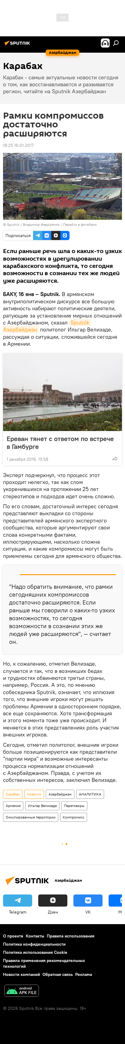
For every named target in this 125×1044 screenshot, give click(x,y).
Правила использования (70, 936)
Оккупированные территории (31, 817)
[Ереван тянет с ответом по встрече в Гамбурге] (62, 392)
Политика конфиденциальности (34, 944)
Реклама (83, 974)
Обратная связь (57, 974)
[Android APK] (21, 991)
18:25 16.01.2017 (18, 145)
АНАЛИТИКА (90, 794)
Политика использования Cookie (35, 952)
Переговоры (74, 805)
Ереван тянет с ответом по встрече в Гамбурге (60, 442)
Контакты (35, 936)
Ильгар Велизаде (42, 805)
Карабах (13, 794)
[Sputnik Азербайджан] (18, 45)
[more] (115, 459)
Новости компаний (21, 974)
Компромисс (73, 817)
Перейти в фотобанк (80, 224)
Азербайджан (60, 794)
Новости (34, 794)
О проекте (13, 936)
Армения (13, 805)
